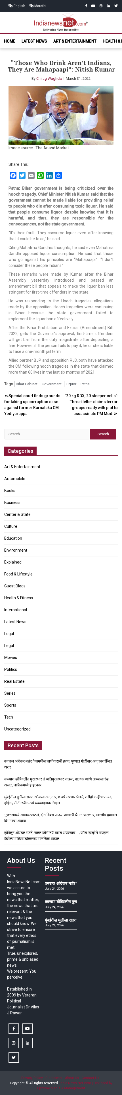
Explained (13, 562)
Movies (10, 657)
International (15, 610)
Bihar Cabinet (26, 384)
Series (10, 693)
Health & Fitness (18, 598)
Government (52, 384)
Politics (10, 669)
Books (9, 490)
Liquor (71, 384)
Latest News (34, 41)
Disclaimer (53, 1078)
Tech (8, 717)
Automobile (14, 478)
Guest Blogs (15, 586)
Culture (10, 526)
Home (9, 41)
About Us (72, 1078)
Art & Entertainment (74, 41)
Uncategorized (17, 729)
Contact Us (90, 1078)
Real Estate (14, 681)
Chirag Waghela (49, 78)
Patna (85, 384)
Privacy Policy (32, 1078)
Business (12, 502)
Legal (9, 633)
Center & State (17, 514)
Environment (15, 550)
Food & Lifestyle (18, 574)
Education (13, 538)
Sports (10, 705)
